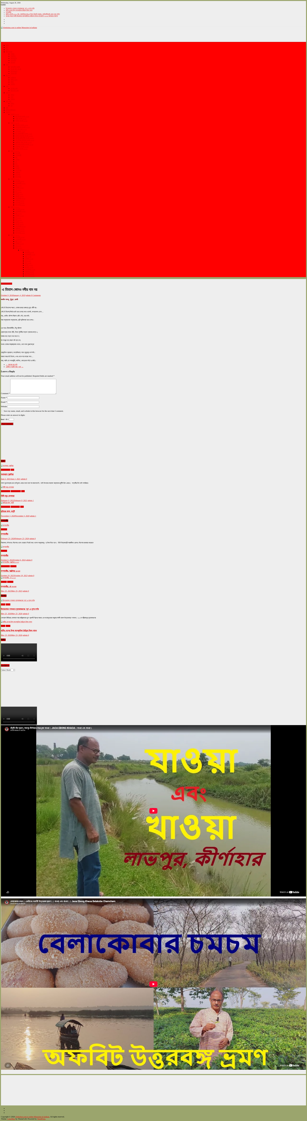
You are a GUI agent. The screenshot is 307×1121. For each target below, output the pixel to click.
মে (16, 162)
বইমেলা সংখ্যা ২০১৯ (21, 125)
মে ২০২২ (18, 218)
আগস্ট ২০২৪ (29, 267)
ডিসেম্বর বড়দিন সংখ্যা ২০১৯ (24, 144)
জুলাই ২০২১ (19, 194)
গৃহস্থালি (13, 60)
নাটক (12, 82)
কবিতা (12, 95)
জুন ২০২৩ (18, 248)
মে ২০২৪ (28, 261)
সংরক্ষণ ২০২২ (15, 207)
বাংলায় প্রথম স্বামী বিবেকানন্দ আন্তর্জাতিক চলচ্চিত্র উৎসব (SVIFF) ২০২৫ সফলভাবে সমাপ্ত (32, 16)
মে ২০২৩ (18, 246)
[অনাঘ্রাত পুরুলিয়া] (7, 466)
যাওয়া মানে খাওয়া (16, 69)
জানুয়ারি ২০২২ (19, 209)
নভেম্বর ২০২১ (19, 203)
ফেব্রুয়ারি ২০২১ (20, 183)
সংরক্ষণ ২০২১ (15, 179)
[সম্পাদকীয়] (5, 525)
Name (4, 398)
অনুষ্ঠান (13, 84)
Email (4, 402)
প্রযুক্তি (13, 56)
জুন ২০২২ (18, 220)
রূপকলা (13, 63)
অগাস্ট (17, 168)
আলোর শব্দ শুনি (11, 365)
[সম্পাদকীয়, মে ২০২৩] (8, 578)
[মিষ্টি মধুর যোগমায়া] (7, 487)
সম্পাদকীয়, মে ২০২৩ (8, 586)
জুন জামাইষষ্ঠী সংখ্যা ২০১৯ (23, 134)
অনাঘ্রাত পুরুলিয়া (7, 474)
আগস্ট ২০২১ (19, 196)
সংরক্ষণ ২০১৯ (15, 123)
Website (4, 406)
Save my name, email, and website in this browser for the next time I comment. (33, 411)
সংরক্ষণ (8, 112)
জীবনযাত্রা (9, 52)
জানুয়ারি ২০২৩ (19, 237)
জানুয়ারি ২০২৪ (29, 252)
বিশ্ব (7, 50)
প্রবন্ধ (13, 99)
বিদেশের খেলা (15, 91)
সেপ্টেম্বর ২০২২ (20, 226)
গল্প (11, 106)
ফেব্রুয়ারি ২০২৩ (20, 239)
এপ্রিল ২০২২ (19, 216)
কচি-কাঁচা (8, 101)
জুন (16, 164)
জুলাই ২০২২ (19, 222)
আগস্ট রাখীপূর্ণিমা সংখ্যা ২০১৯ (24, 138)
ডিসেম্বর (18, 177)
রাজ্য (7, 45)
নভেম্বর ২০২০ (15, 507)
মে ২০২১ (18, 190)
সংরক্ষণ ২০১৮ (15, 114)
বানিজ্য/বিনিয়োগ (10, 110)
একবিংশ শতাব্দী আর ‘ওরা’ (14, 367)
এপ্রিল (17, 160)
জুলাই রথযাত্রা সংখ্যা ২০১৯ (24, 136)
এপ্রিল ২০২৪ (29, 259)
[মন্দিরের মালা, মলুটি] (7, 503)
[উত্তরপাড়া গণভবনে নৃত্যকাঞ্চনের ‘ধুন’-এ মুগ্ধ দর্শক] (18, 600)
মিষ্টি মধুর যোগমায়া (7, 496)
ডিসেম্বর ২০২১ (20, 205)
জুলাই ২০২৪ (29, 265)
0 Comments (36, 295)
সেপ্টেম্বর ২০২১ (20, 198)
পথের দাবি (14, 73)
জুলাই (17, 166)
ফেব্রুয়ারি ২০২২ (20, 211)
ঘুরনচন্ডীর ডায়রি (15, 67)
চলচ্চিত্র (13, 78)
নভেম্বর (17, 175)
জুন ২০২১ (18, 192)
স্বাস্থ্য (12, 54)
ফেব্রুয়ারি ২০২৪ (30, 254)
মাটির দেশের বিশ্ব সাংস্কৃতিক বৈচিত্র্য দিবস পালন (19, 10)
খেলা (7, 86)
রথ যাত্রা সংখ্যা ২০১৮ (22, 116)
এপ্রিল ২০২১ (19, 188)
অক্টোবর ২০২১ (19, 201)
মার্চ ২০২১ (18, 185)
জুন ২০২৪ (28, 263)
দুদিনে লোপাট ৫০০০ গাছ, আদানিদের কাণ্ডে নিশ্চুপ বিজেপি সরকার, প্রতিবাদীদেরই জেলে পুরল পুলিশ (33, 14)
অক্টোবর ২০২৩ (5, 566)
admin (28, 295)
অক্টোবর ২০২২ (19, 229)
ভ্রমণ (7, 65)
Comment (5, 393)
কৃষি (7, 108)
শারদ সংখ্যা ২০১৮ (21, 119)
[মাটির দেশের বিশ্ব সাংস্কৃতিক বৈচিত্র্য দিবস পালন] (16, 622)
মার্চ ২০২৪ (28, 257)
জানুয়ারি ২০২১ (19, 181)
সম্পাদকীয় (8, 12)
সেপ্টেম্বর (18, 170)
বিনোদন (8, 75)
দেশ (7, 47)
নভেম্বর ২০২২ (19, 231)
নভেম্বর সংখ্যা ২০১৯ (21, 147)
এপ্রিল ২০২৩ (19, 244)
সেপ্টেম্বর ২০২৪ (30, 269)
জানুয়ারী (17, 153)
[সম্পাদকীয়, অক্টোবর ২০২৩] (10, 562)
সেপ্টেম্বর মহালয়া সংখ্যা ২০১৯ (24, 140)
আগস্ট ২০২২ (19, 224)
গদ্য (12, 97)
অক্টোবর (17, 172)
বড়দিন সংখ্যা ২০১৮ (21, 121)
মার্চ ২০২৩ (18, 241)
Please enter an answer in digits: (13, 415)
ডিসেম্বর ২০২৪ (30, 276)
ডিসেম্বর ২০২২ (20, 233)
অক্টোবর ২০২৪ (29, 272)
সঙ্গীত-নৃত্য (14, 80)
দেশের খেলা (14, 88)
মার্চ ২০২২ (18, 213)
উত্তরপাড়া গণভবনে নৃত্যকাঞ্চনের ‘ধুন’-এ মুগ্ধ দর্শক (20, 8)
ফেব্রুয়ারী (18, 155)
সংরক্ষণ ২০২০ (15, 151)
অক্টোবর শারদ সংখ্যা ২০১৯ (23, 142)
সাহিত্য (8, 93)
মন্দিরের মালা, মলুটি (8, 511)
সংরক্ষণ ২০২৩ (15, 235)
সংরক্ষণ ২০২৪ (24, 250)
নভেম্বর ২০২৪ (29, 274)
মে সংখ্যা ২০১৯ (20, 132)
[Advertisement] (44, 35)
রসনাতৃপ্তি (14, 58)
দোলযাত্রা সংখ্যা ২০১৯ (22, 127)
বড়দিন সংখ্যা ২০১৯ (21, 149)
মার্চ (16, 157)
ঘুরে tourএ (14, 71)
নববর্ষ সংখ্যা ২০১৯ (21, 129)
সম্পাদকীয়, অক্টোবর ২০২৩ (10, 571)
